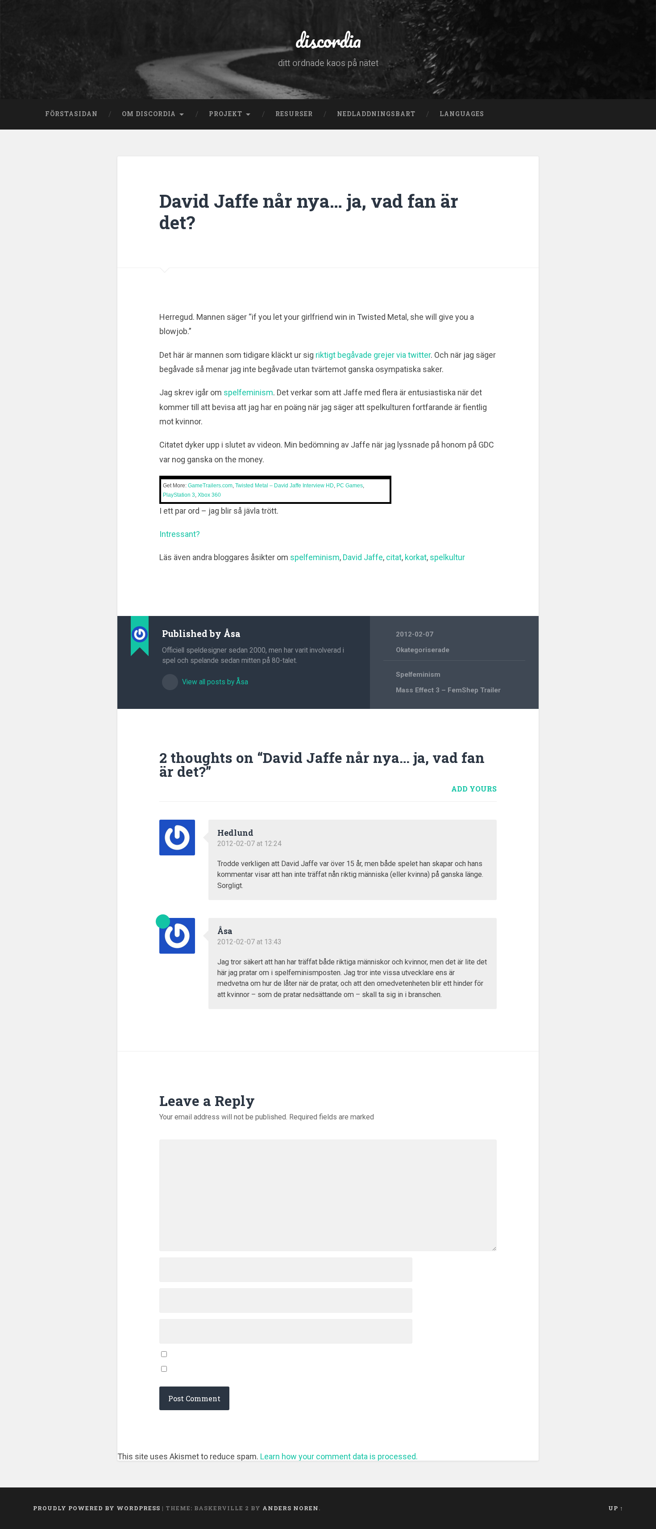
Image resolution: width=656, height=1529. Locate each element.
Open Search (614, 114)
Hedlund (235, 832)
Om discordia (149, 114)
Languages (462, 114)
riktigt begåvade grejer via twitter (373, 355)
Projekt (225, 114)
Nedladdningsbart (376, 114)
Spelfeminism (418, 674)
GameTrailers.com (210, 485)
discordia (328, 40)
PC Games (349, 485)
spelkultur (447, 557)
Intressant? (179, 534)
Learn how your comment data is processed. (339, 1456)
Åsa (225, 931)
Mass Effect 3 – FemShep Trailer (448, 690)
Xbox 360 (209, 495)
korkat (416, 557)
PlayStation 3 (179, 495)
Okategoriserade (422, 650)
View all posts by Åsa (214, 682)
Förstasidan (71, 114)
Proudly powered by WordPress (96, 1508)
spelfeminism (248, 392)
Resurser (294, 114)
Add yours (474, 788)
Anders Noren (290, 1508)
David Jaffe (363, 557)
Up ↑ (615, 1508)
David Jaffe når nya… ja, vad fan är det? (308, 212)
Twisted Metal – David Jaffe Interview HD (284, 485)
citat (394, 557)
